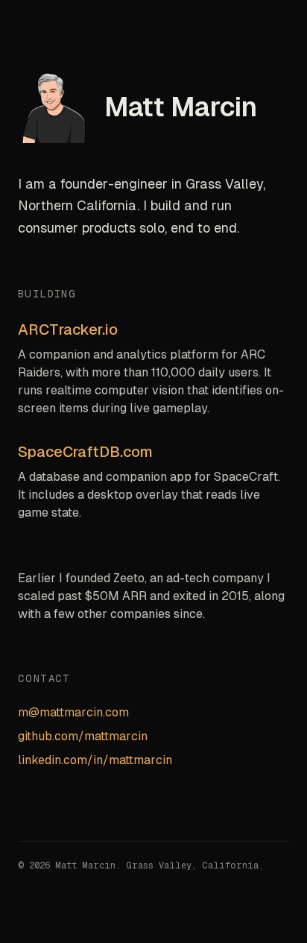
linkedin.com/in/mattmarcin (95, 760)
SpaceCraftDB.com (85, 452)
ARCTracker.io (68, 329)
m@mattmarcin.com (73, 712)
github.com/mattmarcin (83, 736)
